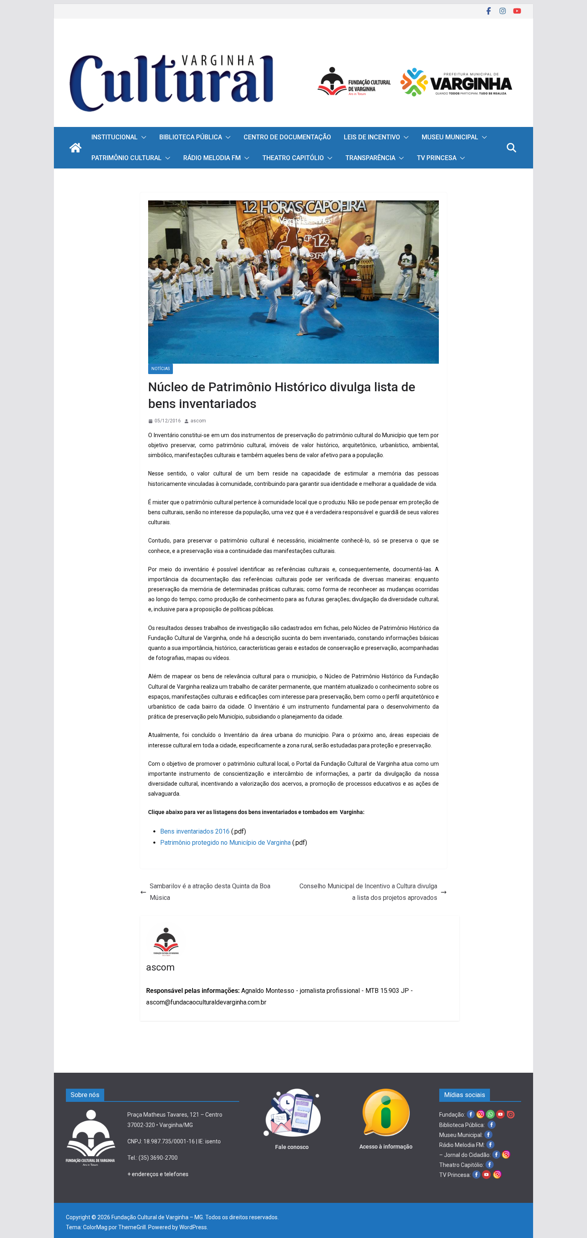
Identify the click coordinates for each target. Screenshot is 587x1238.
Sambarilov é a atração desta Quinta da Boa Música (210, 891)
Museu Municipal (450, 137)
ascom (198, 421)
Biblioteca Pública (190, 137)
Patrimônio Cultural (126, 158)
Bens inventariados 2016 (195, 831)
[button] (142, 137)
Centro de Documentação (287, 137)
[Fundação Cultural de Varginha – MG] (293, 43)
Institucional (114, 137)
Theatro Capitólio (293, 158)
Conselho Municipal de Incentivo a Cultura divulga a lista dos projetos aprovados (368, 891)
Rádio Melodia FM (212, 158)
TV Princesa (436, 158)
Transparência (370, 158)
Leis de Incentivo (372, 137)
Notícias (160, 368)
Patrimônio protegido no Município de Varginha (225, 842)
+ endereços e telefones (157, 1174)
